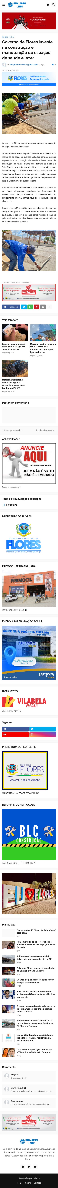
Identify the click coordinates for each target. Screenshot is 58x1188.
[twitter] (42, 729)
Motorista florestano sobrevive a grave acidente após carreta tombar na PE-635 (13, 384)
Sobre (28, 1183)
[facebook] (15, 729)
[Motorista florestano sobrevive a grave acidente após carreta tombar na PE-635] (15, 368)
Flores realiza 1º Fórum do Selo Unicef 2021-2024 (36, 931)
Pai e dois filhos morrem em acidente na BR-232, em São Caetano (35, 969)
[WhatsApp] (30, 307)
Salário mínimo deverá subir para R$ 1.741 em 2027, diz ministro (13, 347)
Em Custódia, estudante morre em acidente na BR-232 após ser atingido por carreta (36, 994)
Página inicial (8, 37)
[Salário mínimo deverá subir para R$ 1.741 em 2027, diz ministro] (15, 332)
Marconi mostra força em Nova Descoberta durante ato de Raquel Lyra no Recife (43, 348)
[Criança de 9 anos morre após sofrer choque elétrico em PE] (8, 982)
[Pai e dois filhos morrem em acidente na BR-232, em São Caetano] (8, 971)
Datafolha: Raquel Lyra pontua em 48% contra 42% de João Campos (34, 1051)
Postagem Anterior (13, 430)
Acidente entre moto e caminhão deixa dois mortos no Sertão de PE (34, 957)
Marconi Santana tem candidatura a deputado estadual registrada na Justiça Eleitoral (35, 1038)
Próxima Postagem (45, 430)
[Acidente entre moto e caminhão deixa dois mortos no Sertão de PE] (8, 959)
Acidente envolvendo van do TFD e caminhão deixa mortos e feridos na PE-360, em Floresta (35, 1023)
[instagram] (42, 734)
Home (20, 1183)
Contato (37, 1183)
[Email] (43, 307)
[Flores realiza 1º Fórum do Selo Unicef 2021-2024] (8, 933)
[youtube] (15, 734)
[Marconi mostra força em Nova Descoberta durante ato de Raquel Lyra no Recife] (43, 332)
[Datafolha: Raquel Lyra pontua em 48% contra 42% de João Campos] (8, 1052)
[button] (4, 4)
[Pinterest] (36, 307)
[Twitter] (24, 307)
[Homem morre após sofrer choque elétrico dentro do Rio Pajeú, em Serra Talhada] (8, 945)
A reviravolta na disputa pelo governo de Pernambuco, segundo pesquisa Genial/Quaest (36, 1009)
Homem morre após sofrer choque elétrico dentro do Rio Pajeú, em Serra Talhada (36, 945)
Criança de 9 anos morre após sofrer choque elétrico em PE (35, 981)
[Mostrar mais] (49, 307)
